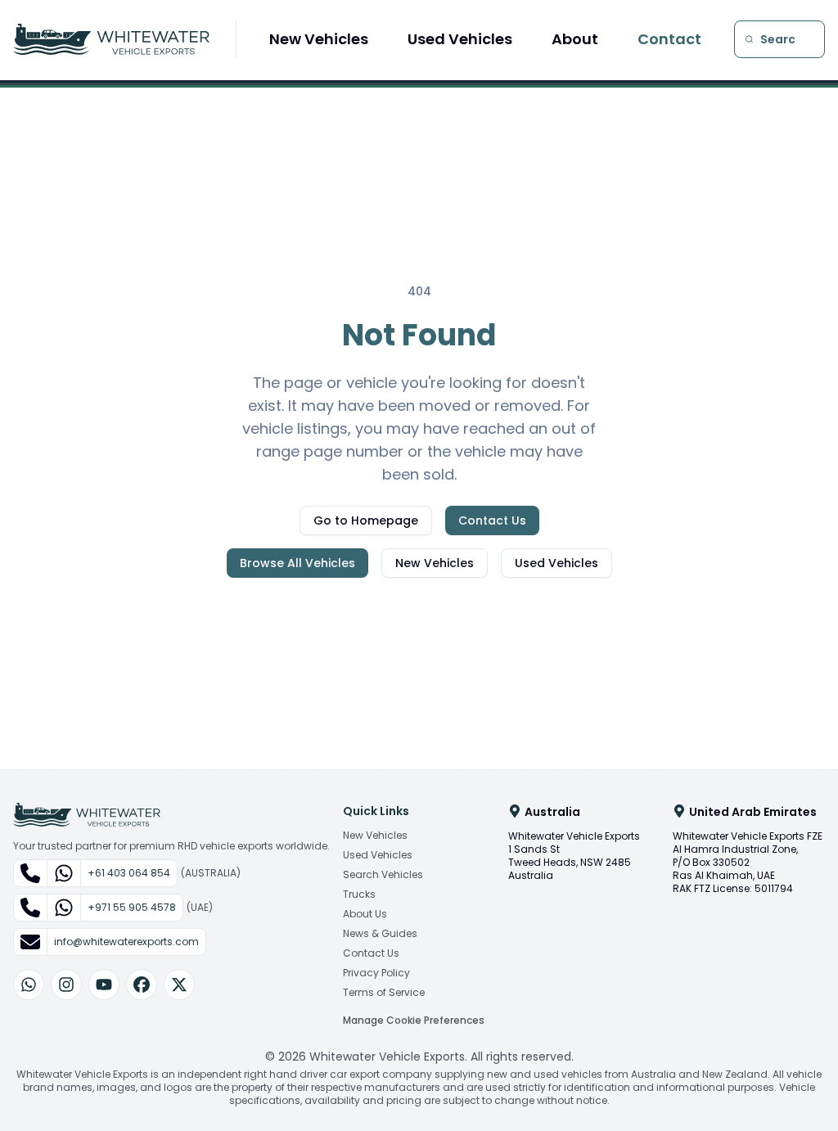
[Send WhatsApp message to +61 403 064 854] (63, 873)
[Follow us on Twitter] (179, 984)
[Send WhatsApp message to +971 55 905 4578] (63, 907)
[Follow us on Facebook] (141, 984)
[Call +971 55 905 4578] (30, 907)
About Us (365, 914)
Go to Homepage (365, 520)
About (575, 39)
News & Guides (380, 933)
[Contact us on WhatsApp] (28, 984)
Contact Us (492, 520)
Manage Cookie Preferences (413, 1020)
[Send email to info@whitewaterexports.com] (30, 942)
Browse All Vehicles (297, 563)
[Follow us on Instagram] (66, 984)
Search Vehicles (383, 874)
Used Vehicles (460, 39)
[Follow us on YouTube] (103, 984)
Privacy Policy (376, 973)
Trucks (359, 894)
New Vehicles (318, 39)
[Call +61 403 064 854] (30, 873)
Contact (669, 39)
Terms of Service (384, 992)
